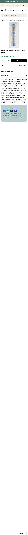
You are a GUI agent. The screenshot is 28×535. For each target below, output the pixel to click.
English (21, 533)
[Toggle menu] (2, 10)
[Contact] (20, 10)
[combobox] (14, 15)
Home (2, 20)
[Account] (23, 10)
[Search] (25, 15)
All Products (9, 20)
